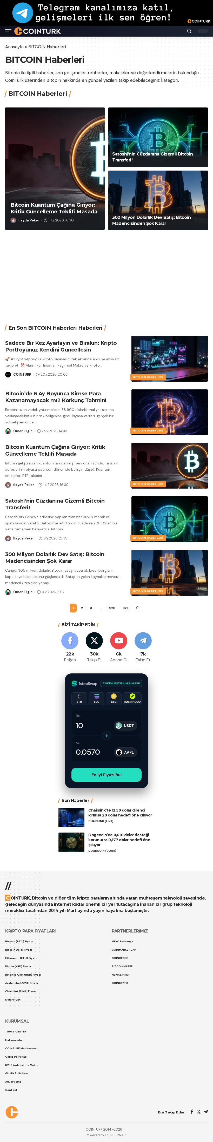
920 (112, 729)
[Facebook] (70, 769)
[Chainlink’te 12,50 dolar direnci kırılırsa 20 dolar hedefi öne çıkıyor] (71, 939)
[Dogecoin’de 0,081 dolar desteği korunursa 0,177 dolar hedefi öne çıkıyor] (71, 964)
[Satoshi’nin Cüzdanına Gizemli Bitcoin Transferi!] (158, 259)
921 (125, 729)
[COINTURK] (37, 31)
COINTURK (29, 216)
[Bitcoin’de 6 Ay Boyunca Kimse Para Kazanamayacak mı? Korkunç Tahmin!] (169, 534)
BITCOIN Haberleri (30, 184)
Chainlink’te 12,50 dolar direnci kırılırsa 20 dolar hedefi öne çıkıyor (120, 934)
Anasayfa (14, 47)
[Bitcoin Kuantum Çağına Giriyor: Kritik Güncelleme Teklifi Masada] (55, 290)
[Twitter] (94, 769)
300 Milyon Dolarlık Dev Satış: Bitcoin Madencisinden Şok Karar (54, 679)
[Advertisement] (109, 395)
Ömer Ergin (22, 552)
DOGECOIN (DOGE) (102, 972)
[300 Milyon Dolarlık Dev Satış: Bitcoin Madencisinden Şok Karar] (158, 322)
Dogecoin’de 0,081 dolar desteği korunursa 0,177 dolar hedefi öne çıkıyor (119, 961)
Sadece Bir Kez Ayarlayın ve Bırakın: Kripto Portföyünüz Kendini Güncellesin (95, 200)
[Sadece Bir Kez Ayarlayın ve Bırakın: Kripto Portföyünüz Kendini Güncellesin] (169, 480)
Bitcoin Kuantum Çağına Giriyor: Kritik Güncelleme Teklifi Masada (55, 571)
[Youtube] (118, 769)
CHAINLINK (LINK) (100, 942)
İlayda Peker (28, 342)
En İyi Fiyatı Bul (106, 896)
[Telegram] (143, 769)
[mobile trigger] (9, 31)
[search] (189, 31)
